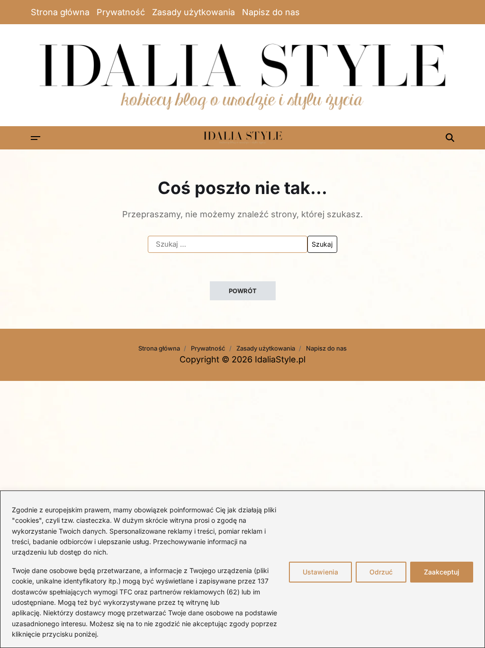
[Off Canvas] (35, 138)
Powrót (243, 291)
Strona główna (60, 12)
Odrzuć (381, 572)
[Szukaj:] (227, 244)
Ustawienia (320, 572)
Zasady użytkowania (193, 12)
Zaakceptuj (441, 572)
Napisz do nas (271, 12)
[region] (242, 569)
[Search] (450, 137)
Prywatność (121, 12)
